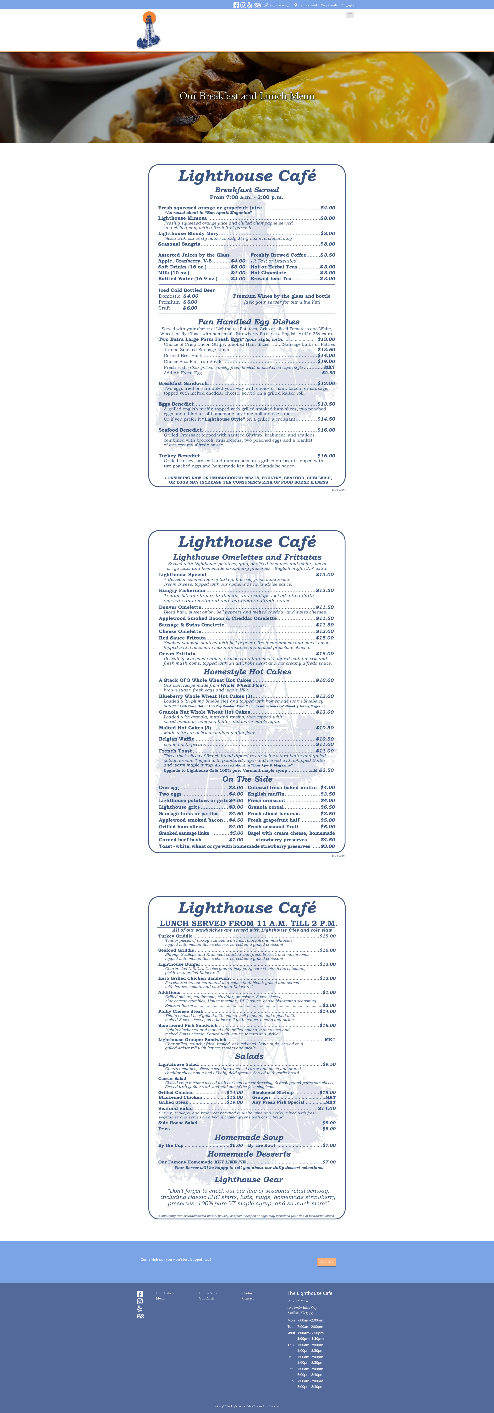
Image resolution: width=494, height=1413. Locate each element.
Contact (248, 1298)
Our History (165, 1293)
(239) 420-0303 (278, 5)
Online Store (208, 1293)
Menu (160, 1298)
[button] (350, 15)
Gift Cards (206, 1298)
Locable (274, 1406)
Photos (247, 1293)
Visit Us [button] (327, 1262)
